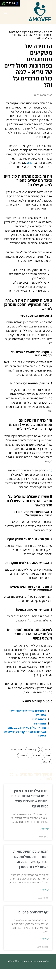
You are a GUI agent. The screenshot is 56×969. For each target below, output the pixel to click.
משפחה (23, 755)
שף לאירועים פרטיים (33, 912)
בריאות (47, 749)
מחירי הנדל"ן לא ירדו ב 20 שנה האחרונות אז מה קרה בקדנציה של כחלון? (25, 732)
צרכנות (46, 761)
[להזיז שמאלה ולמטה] (2, 4)
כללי (48, 755)
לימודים (36, 755)
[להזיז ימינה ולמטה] (4, 4)
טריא (30, 163)
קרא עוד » (44, 829)
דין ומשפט (32, 749)
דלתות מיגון (39, 719)
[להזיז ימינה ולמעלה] (4, 2)
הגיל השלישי (16, 749)
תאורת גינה (39, 723)
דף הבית (48, 32)
